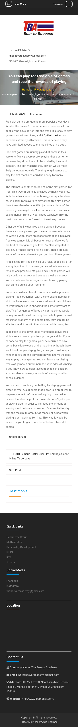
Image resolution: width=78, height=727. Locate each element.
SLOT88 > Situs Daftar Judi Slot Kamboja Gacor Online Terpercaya (39, 456)
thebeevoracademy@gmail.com (27, 56)
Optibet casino (52, 135)
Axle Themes (50, 721)
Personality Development (21, 547)
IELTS (10, 552)
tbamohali (36, 114)
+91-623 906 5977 (19, 50)
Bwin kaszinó (38, 210)
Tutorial (11, 562)
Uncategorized (17, 436)
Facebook (12, 580)
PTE (9, 557)
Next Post (15, 470)
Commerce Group (17, 537)
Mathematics (14, 542)
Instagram (13, 586)
